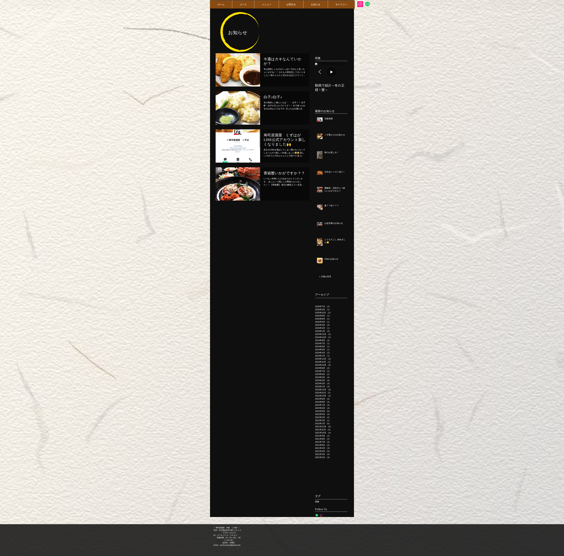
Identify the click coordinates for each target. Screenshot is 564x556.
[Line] (367, 4)
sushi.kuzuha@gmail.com (230, 545)
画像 (317, 501)
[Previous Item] (319, 72)
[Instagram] (360, 4)
